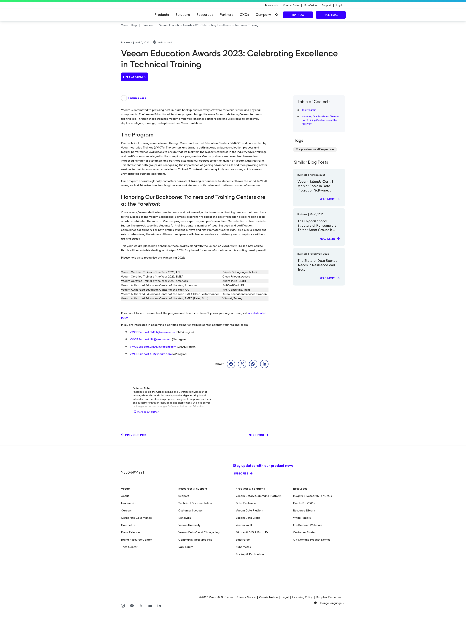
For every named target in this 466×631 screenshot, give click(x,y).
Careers (126, 510)
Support (183, 495)
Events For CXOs (304, 503)
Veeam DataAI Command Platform (258, 495)
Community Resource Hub (195, 539)
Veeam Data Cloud (248, 517)
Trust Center (129, 546)
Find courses (134, 77)
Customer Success (190, 510)
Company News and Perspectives (315, 149)
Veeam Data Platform (250, 510)
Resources (204, 15)
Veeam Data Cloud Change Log (199, 532)
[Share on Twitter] (242, 364)
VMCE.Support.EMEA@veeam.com (152, 332)
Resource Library (304, 510)
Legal (285, 597)
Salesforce (243, 539)
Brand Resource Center (136, 539)
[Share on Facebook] (231, 364)
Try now (297, 14)
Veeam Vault (244, 525)
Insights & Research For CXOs (312, 495)
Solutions (182, 15)
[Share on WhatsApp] (253, 364)
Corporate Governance (136, 517)
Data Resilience (246, 503)
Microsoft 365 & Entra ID (252, 532)
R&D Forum (185, 546)
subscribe (241, 473)
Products (162, 15)
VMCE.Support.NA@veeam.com (150, 339)
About (125, 495)
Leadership (128, 503)
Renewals (184, 517)
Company (263, 15)
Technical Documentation (195, 503)
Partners (226, 15)
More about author (148, 412)
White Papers (302, 517)
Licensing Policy (302, 597)
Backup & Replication (250, 554)
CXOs (244, 15)
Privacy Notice (246, 597)
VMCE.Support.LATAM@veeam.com (153, 346)
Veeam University (189, 525)
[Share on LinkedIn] (264, 364)
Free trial (330, 14)
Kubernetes (243, 546)
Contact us (128, 525)
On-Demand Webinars (307, 525)
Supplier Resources (328, 597)
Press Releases (131, 532)
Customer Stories (304, 532)
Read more (327, 199)
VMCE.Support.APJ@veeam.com (151, 353)
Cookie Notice (268, 597)
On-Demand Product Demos (311, 539)
